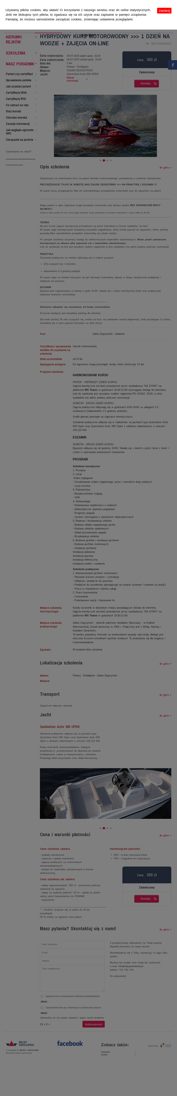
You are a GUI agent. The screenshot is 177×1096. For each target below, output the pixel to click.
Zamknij (164, 10)
